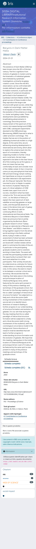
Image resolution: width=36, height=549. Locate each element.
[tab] (29, 368)
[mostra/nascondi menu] (34, 4)
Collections (10, 37)
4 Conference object (24, 37)
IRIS (2, 37)
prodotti (26, 21)
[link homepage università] (9, 4)
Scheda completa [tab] (12, 363)
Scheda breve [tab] (10, 359)
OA (3, 24)
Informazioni (9, 451)
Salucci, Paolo (9, 54)
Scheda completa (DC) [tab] (14, 367)
